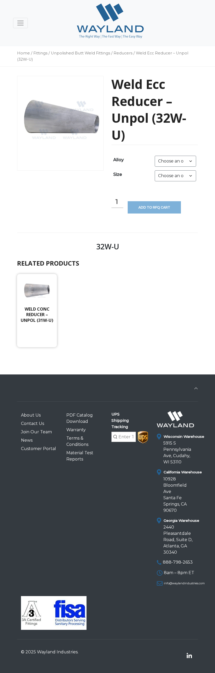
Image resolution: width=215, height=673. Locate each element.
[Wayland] (110, 23)
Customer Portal (38, 448)
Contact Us (32, 423)
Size (117, 174)
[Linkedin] (189, 656)
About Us (31, 415)
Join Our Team (36, 431)
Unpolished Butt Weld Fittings (80, 53)
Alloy (118, 159)
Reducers (123, 53)
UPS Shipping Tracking (120, 420)
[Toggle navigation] (20, 23)
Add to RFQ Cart (154, 207)
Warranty (76, 429)
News (27, 440)
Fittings (40, 53)
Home (23, 53)
